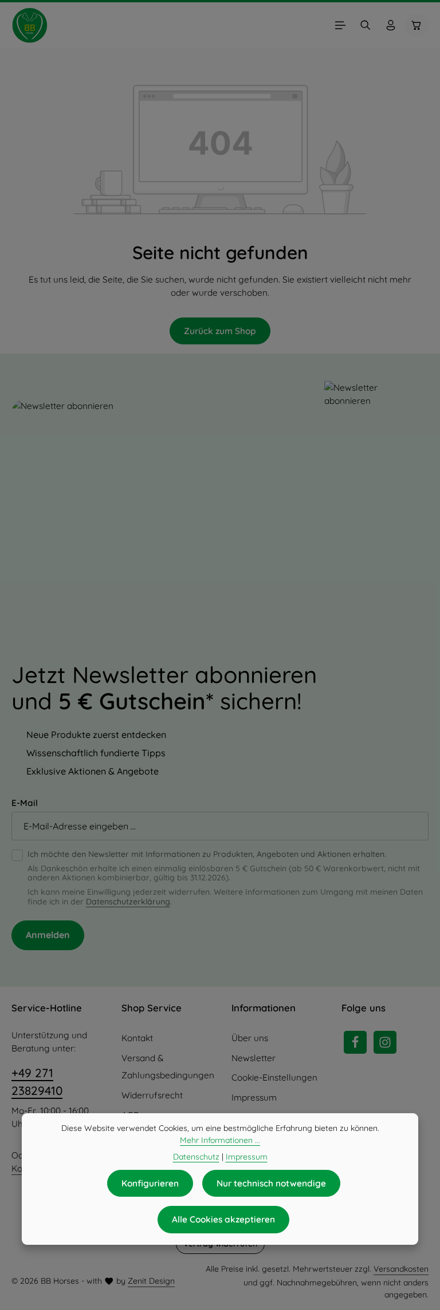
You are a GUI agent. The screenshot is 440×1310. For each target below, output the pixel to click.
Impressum (254, 1097)
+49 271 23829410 (36, 1081)
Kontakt (137, 1038)
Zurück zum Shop (220, 330)
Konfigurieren (150, 1183)
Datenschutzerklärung (128, 901)
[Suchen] (365, 25)
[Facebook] (355, 1042)
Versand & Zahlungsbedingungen (167, 1067)
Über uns (249, 1038)
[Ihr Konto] (390, 25)
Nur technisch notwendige (271, 1183)
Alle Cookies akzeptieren (223, 1219)
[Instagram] (385, 1042)
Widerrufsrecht (152, 1095)
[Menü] (340, 25)
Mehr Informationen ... (220, 1140)
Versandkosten (401, 1269)
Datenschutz (196, 1157)
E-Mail (24, 802)
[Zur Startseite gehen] (29, 25)
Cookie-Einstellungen (274, 1077)
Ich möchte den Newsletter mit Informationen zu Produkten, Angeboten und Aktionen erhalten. (207, 854)
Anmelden (48, 934)
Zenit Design (151, 1281)
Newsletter (253, 1058)
